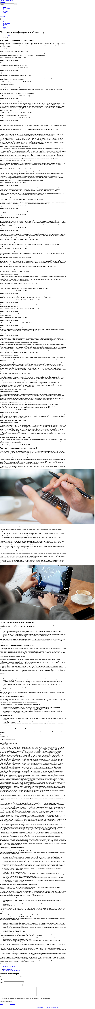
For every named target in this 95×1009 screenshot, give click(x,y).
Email (2, 982)
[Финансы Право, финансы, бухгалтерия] (2, 2)
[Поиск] (15, 4)
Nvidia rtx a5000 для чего (9, 966)
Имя (1, 979)
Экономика (6, 14)
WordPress (12, 1004)
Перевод (5, 11)
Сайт (1, 985)
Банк (4, 7)
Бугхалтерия (6, 8)
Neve (1, 1004)
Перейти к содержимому (6, 0)
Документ (5, 9)
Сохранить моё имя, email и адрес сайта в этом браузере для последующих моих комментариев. (26, 998)
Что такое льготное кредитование (11, 970)
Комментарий (4, 996)
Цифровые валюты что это (10, 967)
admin (7, 35)
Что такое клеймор (7, 969)
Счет (4, 12)
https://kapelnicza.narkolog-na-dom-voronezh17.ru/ (47, 1007)
